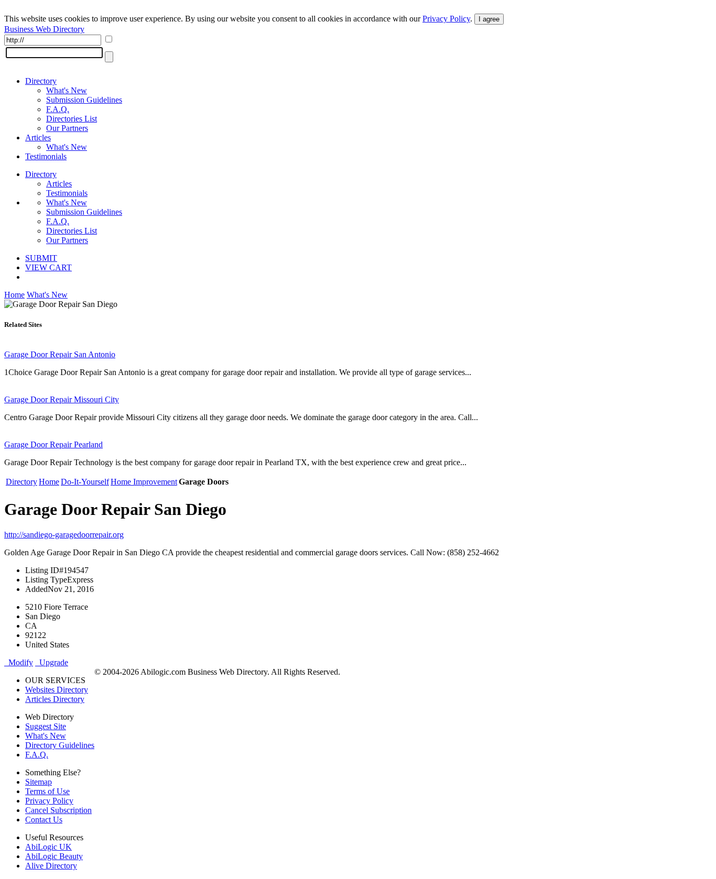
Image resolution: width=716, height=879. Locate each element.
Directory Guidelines (59, 745)
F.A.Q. (57, 109)
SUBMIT (41, 258)
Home (14, 294)
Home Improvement (144, 481)
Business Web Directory (44, 29)
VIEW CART (48, 267)
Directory (41, 80)
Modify (18, 662)
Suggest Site (45, 726)
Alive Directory (51, 865)
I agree (489, 19)
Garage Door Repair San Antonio (59, 354)
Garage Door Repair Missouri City (61, 399)
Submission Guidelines (84, 99)
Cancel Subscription (58, 810)
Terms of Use (47, 791)
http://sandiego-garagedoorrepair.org (64, 534)
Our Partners (67, 128)
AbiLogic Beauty (54, 856)
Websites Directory (56, 689)
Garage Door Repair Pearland (53, 444)
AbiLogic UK (48, 846)
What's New (66, 90)
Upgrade (51, 662)
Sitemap (38, 781)
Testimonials (46, 156)
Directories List (71, 118)
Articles (38, 137)
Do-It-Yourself (85, 481)
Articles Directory (54, 699)
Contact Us (43, 819)
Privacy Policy (446, 18)
